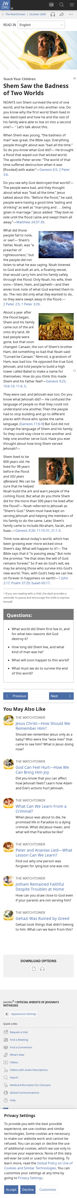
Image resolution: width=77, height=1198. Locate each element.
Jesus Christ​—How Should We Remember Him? (43, 726)
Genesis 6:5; (49, 169)
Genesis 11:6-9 (32, 424)
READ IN (9, 25)
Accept (11, 1189)
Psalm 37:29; (20, 583)
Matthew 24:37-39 (30, 222)
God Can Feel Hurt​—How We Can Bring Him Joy (42, 769)
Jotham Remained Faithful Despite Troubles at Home (40, 886)
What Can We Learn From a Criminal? (41, 808)
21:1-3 (55, 530)
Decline (28, 1189)
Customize (47, 1189)
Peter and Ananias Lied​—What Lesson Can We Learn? (44, 852)
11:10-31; (43, 530)
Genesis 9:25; (56, 381)
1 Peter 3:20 (30, 304)
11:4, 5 (20, 386)
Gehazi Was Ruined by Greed (42, 918)
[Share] (62, 14)
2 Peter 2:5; (12, 304)
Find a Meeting (15, 1040)
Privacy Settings (30, 1178)
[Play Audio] (52, 14)
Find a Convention (17, 1047)
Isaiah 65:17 (40, 583)
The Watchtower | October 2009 (25, 14)
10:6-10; (9, 386)
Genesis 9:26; (25, 530)
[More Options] (71, 14)
